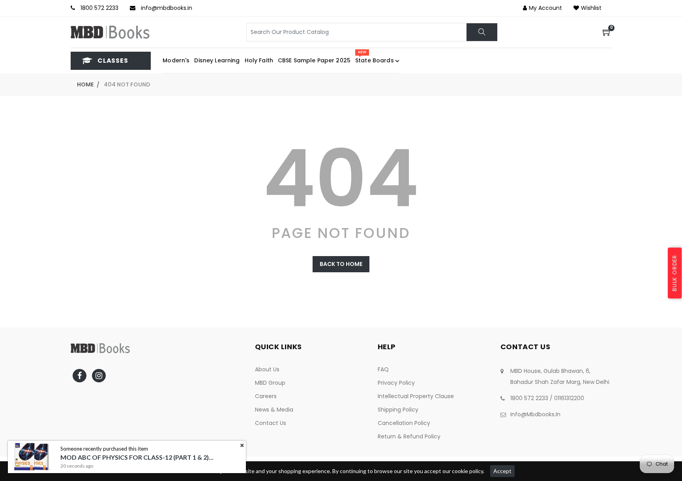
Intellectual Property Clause (416, 396)
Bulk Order (674, 273)
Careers (266, 396)
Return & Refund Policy (409, 436)
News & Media (274, 410)
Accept (502, 471)
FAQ (383, 369)
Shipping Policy (398, 410)
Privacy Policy (396, 383)
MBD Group (270, 383)
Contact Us (270, 423)
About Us (267, 369)
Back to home (341, 264)
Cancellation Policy (404, 423)
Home (85, 84)
